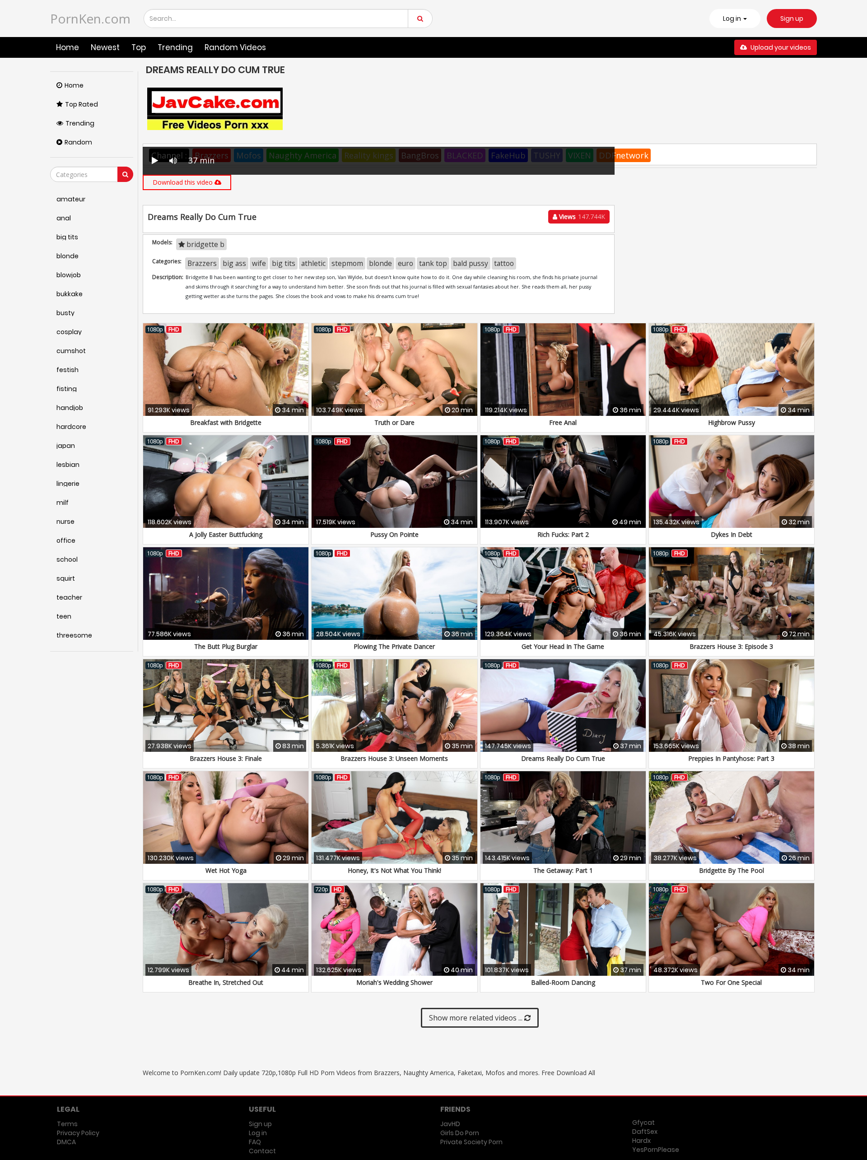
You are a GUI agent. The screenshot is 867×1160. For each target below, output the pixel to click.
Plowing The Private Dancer (394, 646)
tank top (433, 263)
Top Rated (81, 104)
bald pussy (470, 263)
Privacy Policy (78, 1132)
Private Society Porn (471, 1141)
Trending (175, 47)
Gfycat (643, 1122)
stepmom (347, 263)
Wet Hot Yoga (226, 870)
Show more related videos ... (476, 1018)
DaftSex (644, 1131)
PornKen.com (90, 18)
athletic (313, 263)
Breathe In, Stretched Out (225, 982)
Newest (105, 47)
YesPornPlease (655, 1149)
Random (78, 142)
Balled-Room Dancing (563, 982)
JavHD (450, 1123)
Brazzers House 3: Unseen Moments (394, 758)
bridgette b (204, 244)
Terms (67, 1123)
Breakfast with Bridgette (225, 422)
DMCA (66, 1141)
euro (405, 263)
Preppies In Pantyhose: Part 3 (731, 758)
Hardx (641, 1140)
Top (138, 47)
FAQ (255, 1141)
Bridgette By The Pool (731, 870)
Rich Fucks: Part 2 (563, 534)
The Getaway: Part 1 (563, 870)
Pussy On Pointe (394, 534)
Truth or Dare (394, 422)
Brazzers (202, 263)
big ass (234, 263)
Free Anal (563, 422)
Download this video (183, 182)
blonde (380, 263)
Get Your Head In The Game (563, 646)
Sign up (791, 18)
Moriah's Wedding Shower (394, 982)
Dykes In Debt (731, 534)
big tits (283, 263)
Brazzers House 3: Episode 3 (731, 646)
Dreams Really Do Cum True (563, 758)
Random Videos (235, 47)
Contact (262, 1150)
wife (259, 263)
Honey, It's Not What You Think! (394, 870)
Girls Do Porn (459, 1132)
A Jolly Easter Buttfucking (225, 534)
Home (67, 47)
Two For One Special (731, 982)
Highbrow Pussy (731, 422)
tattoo (504, 263)
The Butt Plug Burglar (225, 646)
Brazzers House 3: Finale (226, 758)
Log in (258, 1132)
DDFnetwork (623, 155)
